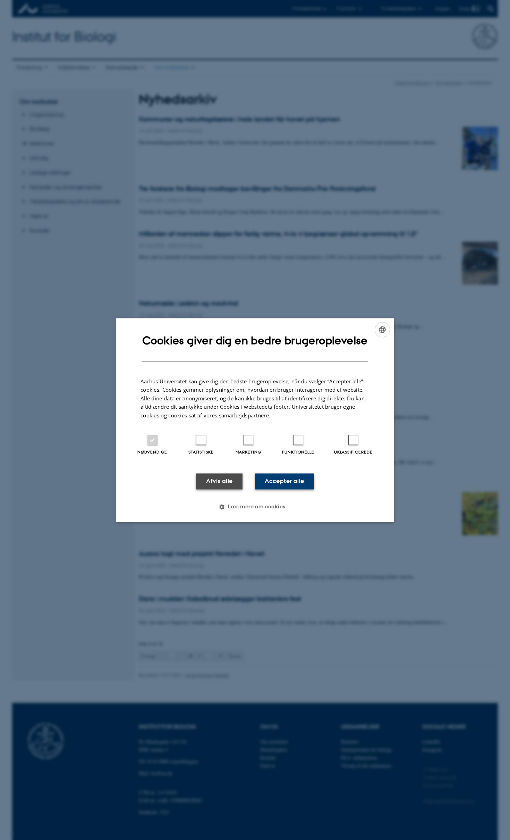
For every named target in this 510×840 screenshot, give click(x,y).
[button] (254, 506)
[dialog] (255, 420)
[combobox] (382, 329)
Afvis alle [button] (219, 481)
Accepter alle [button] (284, 481)
